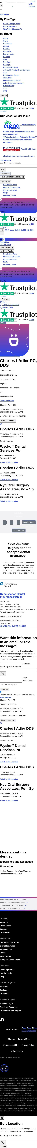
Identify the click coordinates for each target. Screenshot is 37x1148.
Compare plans (28, 522)
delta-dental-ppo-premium (13, 83)
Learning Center (9, 195)
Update (3, 1146)
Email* (25, 678)
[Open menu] (1, 9)
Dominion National (10, 67)
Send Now (4, 689)
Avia (5, 59)
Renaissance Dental (11, 75)
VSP (5, 88)
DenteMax (7, 51)
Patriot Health (8, 54)
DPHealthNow (8, 86)
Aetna (5, 38)
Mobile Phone (28, 681)
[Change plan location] (1, 5)
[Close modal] (2, 1118)
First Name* (27, 664)
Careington (7, 43)
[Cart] (6, 230)
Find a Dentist (5, 160)
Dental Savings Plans (11, 24)
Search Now (5, 174)
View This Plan (6, 626)
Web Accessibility (10, 1045)
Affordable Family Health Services (16, 70)
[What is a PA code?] (23, 177)
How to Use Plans (10, 185)
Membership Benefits (11, 187)
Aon (5, 73)
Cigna (5, 41)
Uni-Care (6, 62)
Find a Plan (4, 14)
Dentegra (6, 65)
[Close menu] (2, 233)
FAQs (5, 193)
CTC (5, 91)
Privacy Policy (5, 697)
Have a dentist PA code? (11, 177)
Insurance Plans (7, 401)
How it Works (5, 182)
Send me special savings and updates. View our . (17, 696)
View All (4, 95)
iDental (6, 46)
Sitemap (11, 1039)
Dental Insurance (10, 26)
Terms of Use (24, 1039)
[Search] (2, 230)
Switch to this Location (9, 462)
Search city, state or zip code (10, 163)
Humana (6, 57)
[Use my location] (3, 170)
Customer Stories (10, 190)
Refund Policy (17, 1051)
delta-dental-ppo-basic (12, 80)
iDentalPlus (7, 78)
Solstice (6, 49)
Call (19, 626)
